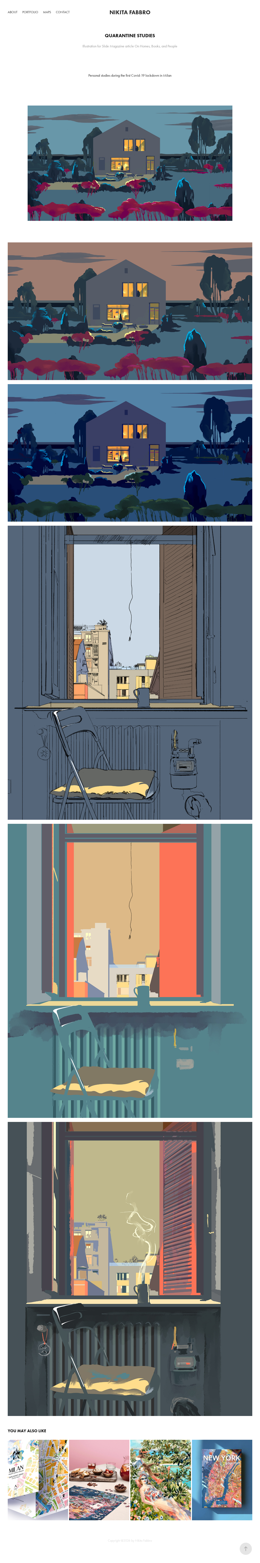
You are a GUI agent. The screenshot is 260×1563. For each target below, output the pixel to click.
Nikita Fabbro (130, 12)
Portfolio (30, 12)
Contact (63, 12)
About (12, 12)
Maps (47, 12)
